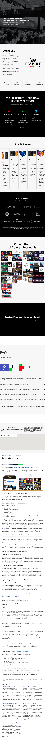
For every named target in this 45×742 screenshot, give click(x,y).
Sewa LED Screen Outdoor (10, 596)
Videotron (28, 460)
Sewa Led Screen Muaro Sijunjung (9, 703)
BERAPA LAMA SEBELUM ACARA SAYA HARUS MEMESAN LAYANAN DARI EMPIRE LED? (20, 394)
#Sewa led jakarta (31, 678)
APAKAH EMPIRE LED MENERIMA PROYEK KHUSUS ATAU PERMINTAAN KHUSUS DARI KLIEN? (22, 406)
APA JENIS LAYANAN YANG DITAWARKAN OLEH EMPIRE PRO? (14, 384)
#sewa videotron (30, 679)
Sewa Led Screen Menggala (29, 703)
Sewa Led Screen (14, 460)
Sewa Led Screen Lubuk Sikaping (9, 722)
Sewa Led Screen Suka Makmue (9, 686)
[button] (33, 63)
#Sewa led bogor (14, 678)
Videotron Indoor (35, 460)
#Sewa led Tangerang (20, 679)
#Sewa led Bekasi (5, 678)
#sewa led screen (10, 679)
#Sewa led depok (22, 678)
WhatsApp (21, 464)
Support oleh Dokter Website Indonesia (22, 741)
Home (3, 455)
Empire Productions (6, 501)
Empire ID (4, 528)
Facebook (10, 464)
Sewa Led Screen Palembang (30, 686)
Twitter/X (15, 464)
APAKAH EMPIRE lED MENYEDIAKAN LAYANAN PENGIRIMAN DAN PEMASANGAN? (19, 389)
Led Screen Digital (8, 455)
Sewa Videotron (21, 460)
